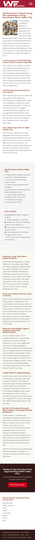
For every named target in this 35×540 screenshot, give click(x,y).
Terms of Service (24, 532)
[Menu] (29, 4)
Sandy (5, 510)
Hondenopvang (22, 537)
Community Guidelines (13, 535)
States (22, 535)
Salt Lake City (7, 503)
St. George (6, 513)
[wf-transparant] (14, 4)
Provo (5, 508)
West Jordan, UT (9, 505)
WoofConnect (15, 532)
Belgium (29, 537)
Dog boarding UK (12, 537)
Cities (26, 535)
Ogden (5, 515)
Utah (4, 520)
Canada (5, 537)
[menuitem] (29, 4)
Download (10, 215)
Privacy (4, 535)
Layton (5, 518)
